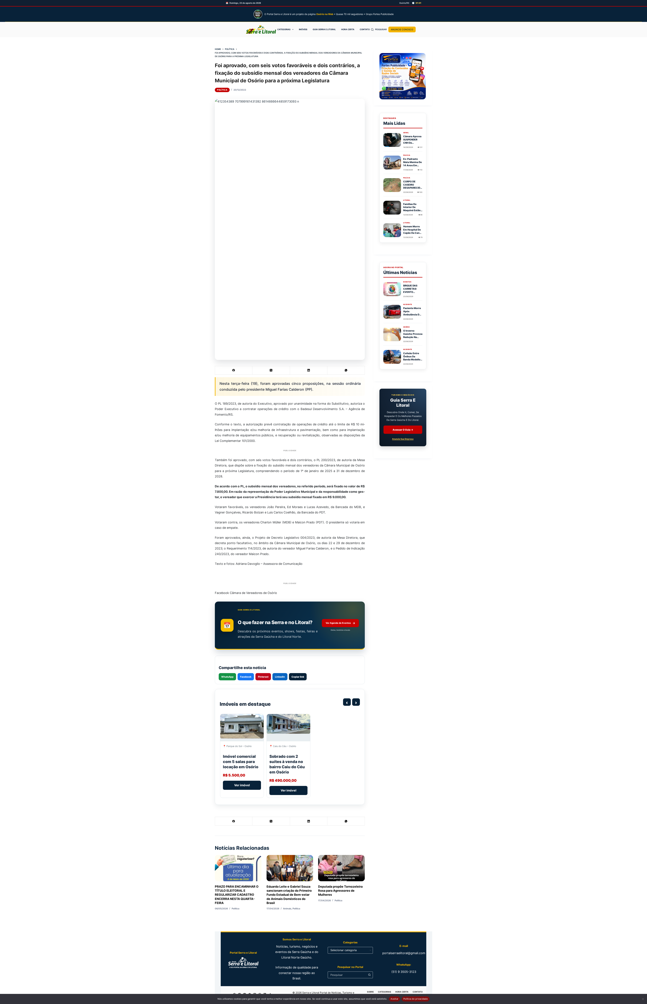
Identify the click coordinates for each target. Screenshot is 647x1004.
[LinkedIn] (308, 370)
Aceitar (394, 998)
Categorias (283, 29)
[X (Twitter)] (271, 370)
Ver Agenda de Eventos (340, 623)
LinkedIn (280, 676)
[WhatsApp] (346, 370)
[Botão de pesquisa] (369, 975)
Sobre (370, 992)
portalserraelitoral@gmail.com (403, 953)
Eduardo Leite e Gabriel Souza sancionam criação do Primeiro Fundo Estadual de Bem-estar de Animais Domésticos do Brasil (289, 895)
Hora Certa (347, 29)
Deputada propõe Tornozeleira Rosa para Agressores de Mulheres (340, 891)
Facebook (245, 676)
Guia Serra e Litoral (324, 29)
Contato (365, 29)
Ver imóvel (242, 785)
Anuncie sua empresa (402, 439)
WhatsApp (227, 676)
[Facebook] (233, 370)
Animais (287, 908)
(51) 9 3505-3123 (403, 972)
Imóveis (303, 29)
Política (222, 90)
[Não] (642, 999)
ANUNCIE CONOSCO (402, 29)
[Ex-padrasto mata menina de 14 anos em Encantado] (392, 162)
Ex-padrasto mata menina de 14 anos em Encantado (412, 163)
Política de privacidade (415, 998)
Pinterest (263, 676)
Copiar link (297, 676)
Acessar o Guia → (403, 429)
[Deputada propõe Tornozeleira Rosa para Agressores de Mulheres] (341, 868)
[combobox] (347, 974)
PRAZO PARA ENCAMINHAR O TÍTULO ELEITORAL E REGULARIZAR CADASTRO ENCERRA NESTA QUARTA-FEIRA (236, 895)
